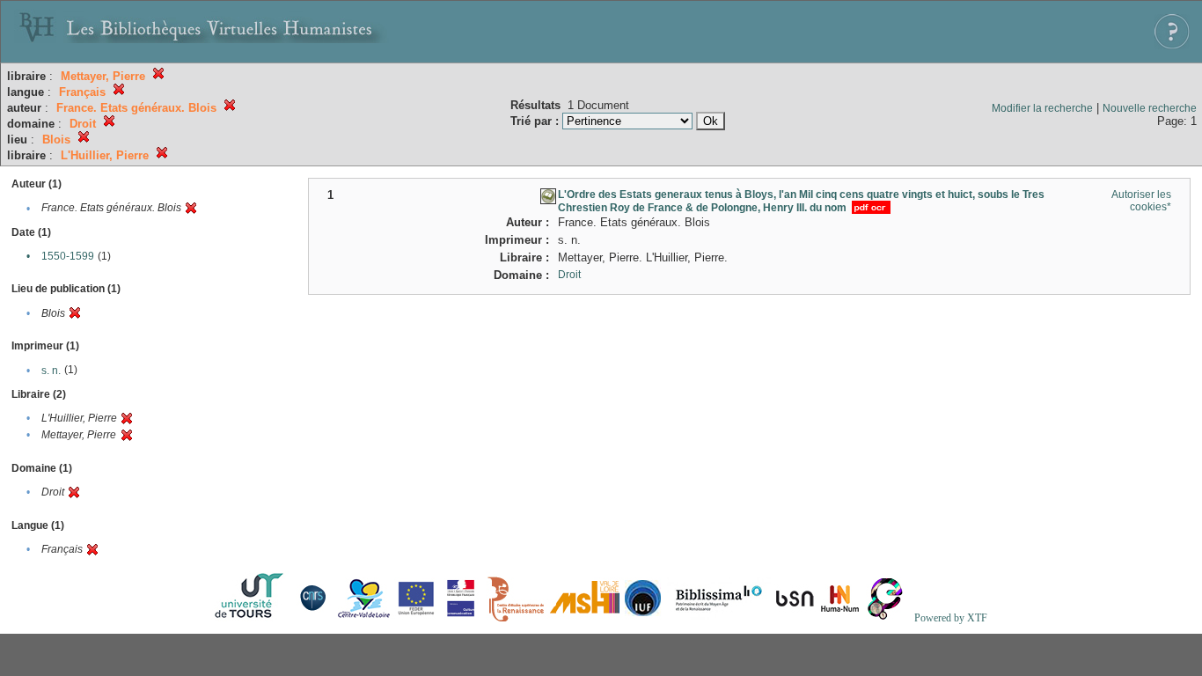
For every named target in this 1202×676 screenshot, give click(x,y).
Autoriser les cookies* (1141, 200)
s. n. (51, 370)
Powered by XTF (950, 618)
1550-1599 (67, 256)
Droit (569, 274)
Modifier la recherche (1042, 108)
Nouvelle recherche (1150, 108)
